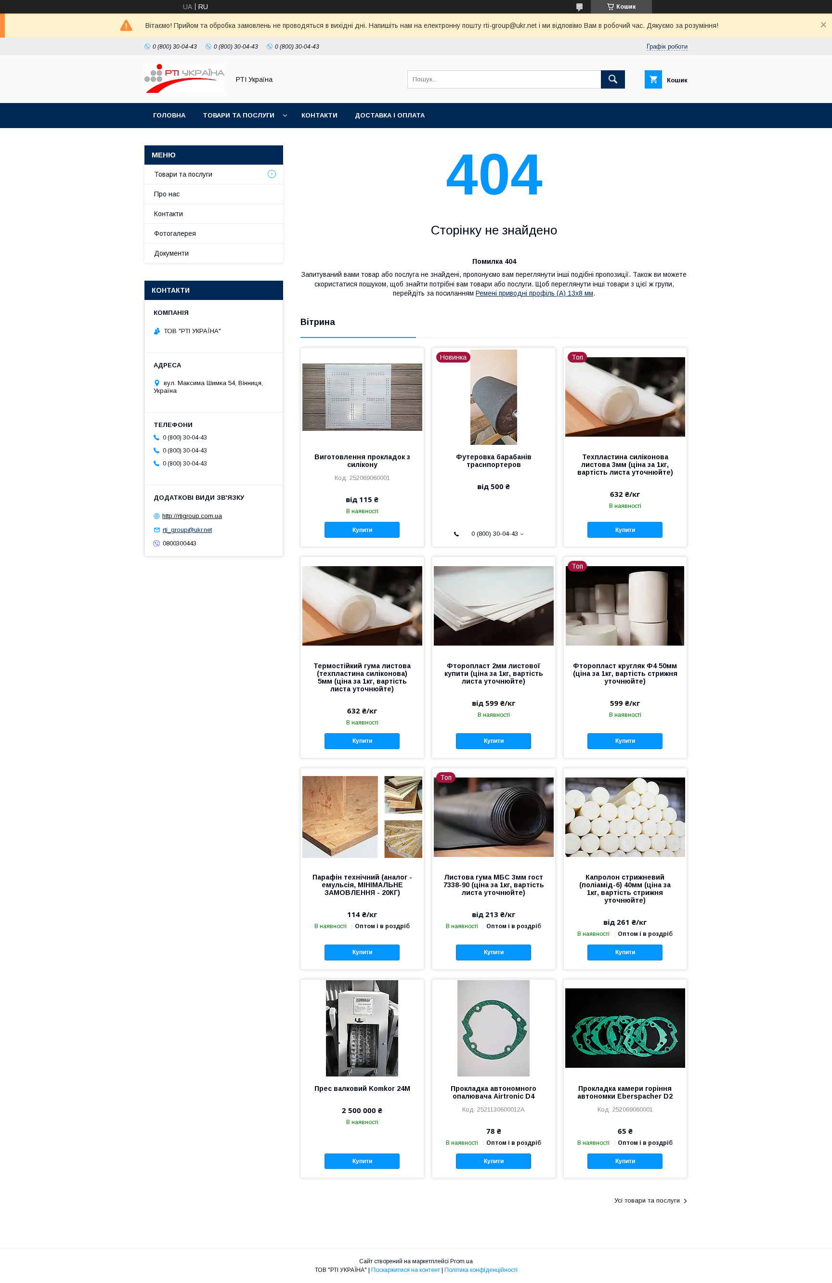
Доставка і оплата (390, 115)
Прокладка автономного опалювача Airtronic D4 (493, 1092)
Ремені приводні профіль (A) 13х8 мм (534, 293)
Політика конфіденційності (481, 1270)
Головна (169, 115)
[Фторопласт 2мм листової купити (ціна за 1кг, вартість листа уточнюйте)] (493, 605)
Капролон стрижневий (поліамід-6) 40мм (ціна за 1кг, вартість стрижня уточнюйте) (625, 888)
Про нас (167, 194)
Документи (171, 253)
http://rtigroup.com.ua (192, 515)
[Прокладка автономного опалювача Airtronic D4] (493, 1028)
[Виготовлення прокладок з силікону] (362, 396)
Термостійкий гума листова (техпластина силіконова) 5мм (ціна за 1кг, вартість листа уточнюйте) (362, 677)
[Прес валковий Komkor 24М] (362, 1028)
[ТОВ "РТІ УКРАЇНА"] (184, 90)
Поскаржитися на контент (405, 1270)
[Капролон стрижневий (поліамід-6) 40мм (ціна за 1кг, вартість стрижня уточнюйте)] (625, 816)
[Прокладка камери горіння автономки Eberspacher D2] (625, 1028)
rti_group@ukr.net (187, 529)
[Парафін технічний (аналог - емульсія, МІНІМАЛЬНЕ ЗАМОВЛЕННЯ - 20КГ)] (362, 816)
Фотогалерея (175, 233)
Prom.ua (461, 1261)
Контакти (319, 115)
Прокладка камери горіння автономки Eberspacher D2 (625, 1092)
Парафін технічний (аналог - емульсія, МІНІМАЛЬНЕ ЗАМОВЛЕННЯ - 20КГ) (362, 884)
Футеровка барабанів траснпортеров (494, 460)
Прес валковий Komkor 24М (362, 1088)
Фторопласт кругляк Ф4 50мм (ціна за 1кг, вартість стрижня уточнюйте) (625, 673)
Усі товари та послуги (647, 1200)
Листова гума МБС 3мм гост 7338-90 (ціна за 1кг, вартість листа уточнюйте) (493, 884)
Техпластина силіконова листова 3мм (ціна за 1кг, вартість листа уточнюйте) (625, 464)
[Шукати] (613, 79)
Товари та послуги (238, 115)
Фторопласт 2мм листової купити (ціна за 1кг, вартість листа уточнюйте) (493, 673)
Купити (362, 530)
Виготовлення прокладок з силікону (362, 460)
